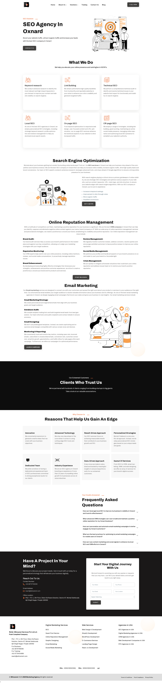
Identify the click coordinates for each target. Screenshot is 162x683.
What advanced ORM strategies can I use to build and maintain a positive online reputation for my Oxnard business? (109, 520)
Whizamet (14, 677)
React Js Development (90, 648)
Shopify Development (89, 633)
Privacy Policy (149, 677)
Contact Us (95, 5)
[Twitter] (12, 660)
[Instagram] (15, 660)
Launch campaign (33, 347)
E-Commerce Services (90, 640)
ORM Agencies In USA (126, 637)
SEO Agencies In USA (126, 629)
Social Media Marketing (54, 648)
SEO (47, 629)
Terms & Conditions (126, 677)
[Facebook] (10, 660)
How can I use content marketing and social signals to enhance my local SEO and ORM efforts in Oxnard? (108, 543)
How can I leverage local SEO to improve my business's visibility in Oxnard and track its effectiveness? (109, 512)
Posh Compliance (139, 677)
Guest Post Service (52, 633)
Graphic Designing (52, 640)
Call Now (133, 4)
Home (53, 5)
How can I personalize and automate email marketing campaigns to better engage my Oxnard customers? (109, 528)
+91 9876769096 (31, 584)
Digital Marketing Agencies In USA (130, 633)
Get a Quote (88, 204)
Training (84, 5)
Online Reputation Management (57, 637)
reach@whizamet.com (32, 591)
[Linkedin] (18, 660)
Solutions (73, 5)
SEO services (93, 165)
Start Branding (81, 277)
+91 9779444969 (18, 653)
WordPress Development (90, 637)
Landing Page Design (89, 644)
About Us (62, 5)
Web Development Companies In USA (131, 640)
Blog (103, 5)
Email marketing (32, 290)
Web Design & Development (92, 629)
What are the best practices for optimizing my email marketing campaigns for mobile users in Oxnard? (109, 535)
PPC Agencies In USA (126, 644)
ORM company (116, 227)
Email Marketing (51, 644)
